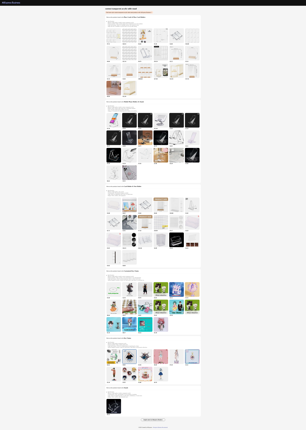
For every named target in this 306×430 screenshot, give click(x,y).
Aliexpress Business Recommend (160, 427)
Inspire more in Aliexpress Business (153, 419)
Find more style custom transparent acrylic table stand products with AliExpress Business (128, 12)
